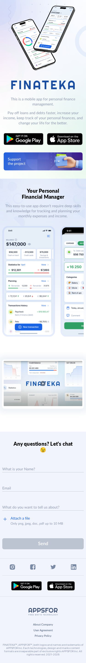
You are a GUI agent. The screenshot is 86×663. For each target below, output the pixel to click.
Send (43, 543)
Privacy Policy (43, 635)
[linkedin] (73, 567)
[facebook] (33, 567)
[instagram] (12, 567)
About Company (43, 624)
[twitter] (53, 567)
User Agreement (43, 630)
